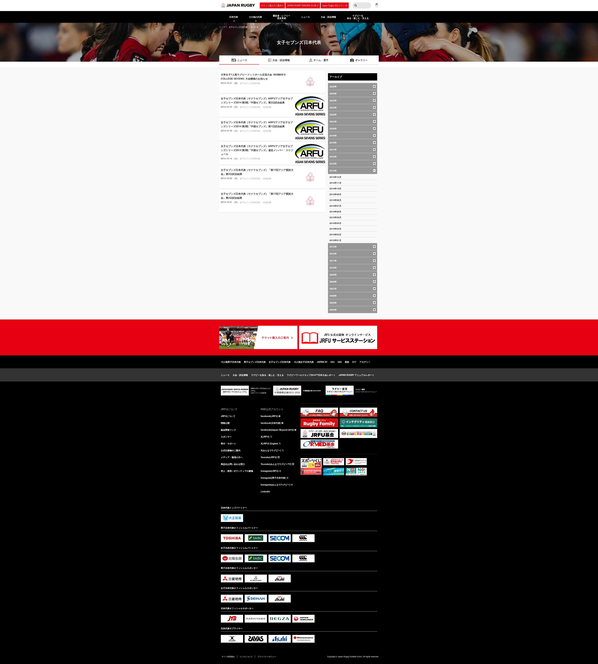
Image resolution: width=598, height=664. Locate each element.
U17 (354, 361)
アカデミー (364, 361)
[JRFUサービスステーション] (338, 337)
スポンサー (226, 436)
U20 (340, 361)
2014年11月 (335, 182)
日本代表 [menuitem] (233, 16)
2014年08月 (335, 200)
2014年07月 (335, 205)
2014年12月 (335, 176)
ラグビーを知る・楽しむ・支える (267, 374)
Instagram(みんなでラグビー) (275, 484)
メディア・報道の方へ (232, 457)
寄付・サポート (228, 443)
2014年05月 (335, 217)
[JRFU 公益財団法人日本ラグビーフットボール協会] (238, 5)
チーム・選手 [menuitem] (320, 60)
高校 (347, 361)
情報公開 (225, 422)
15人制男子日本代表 (231, 361)
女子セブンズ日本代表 (238, 27)
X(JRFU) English (269, 443)
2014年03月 (335, 228)
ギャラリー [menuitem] (361, 60)
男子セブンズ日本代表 (255, 361)
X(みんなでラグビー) (271, 450)
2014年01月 (335, 240)
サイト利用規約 (228, 656)
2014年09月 (335, 194)
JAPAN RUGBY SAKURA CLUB (301, 5)
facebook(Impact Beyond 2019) (277, 429)
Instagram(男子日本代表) (273, 477)
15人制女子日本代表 (304, 361)
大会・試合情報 (240, 374)
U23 (332, 361)
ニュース (225, 374)
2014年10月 (335, 188)
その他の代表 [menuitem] (255, 16)
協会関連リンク (228, 429)
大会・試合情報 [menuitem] (328, 16)
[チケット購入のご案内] (258, 337)
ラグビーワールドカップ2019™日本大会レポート (311, 374)
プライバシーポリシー (266, 656)
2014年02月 (335, 234)
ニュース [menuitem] (305, 16)
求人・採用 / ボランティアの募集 (237, 470)
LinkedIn (265, 491)
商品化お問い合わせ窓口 (233, 464)
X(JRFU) (265, 436)
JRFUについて (228, 416)
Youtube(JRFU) (269, 457)
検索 (355, 5)
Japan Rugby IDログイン (333, 5)
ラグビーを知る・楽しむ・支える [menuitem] (358, 17)
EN (376, 6)
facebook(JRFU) (269, 416)
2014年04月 (335, 223)
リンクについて (246, 656)
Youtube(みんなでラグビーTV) (276, 464)
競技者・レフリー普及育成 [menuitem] (281, 17)
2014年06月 (335, 211)
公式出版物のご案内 (230, 450)
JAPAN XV (322, 361)
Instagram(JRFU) (270, 470)
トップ (222, 27)
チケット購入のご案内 (271, 5)
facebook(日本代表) (271, 422)
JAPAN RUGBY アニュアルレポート (356, 374)
